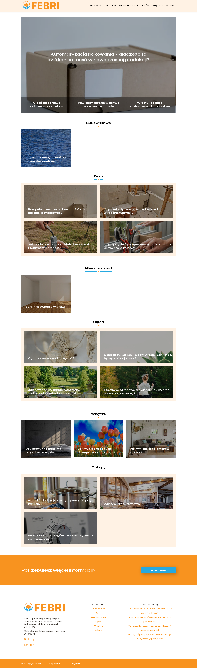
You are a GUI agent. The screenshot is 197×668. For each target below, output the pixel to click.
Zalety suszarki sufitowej (122, 504)
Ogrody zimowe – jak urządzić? (51, 358)
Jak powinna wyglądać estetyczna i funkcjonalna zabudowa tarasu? (54, 391)
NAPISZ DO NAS (158, 570)
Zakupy (170, 5)
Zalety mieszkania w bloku (45, 306)
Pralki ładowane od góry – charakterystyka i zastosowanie (60, 537)
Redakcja (29, 639)
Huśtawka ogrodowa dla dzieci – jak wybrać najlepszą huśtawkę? (136, 391)
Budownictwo (99, 5)
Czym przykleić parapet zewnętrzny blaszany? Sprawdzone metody (138, 246)
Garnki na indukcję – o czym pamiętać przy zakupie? (60, 502)
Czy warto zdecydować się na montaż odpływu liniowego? (45, 159)
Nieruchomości (128, 5)
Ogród (145, 5)
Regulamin (76, 663)
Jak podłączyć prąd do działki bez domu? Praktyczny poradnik (59, 246)
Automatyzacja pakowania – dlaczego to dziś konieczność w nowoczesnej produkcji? (98, 57)
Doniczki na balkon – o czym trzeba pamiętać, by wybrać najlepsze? (138, 356)
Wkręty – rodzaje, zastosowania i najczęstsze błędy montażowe (150, 104)
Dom (113, 5)
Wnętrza (157, 5)
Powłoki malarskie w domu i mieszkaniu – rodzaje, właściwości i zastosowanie (98, 104)
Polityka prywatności (31, 663)
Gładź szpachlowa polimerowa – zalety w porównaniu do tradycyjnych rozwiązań (47, 104)
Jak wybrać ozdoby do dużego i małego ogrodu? (96, 450)
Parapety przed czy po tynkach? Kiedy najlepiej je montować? (56, 211)
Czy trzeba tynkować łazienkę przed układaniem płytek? (131, 211)
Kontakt (29, 644)
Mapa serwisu (55, 663)
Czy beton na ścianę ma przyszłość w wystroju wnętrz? (43, 450)
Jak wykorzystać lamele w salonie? (149, 450)
